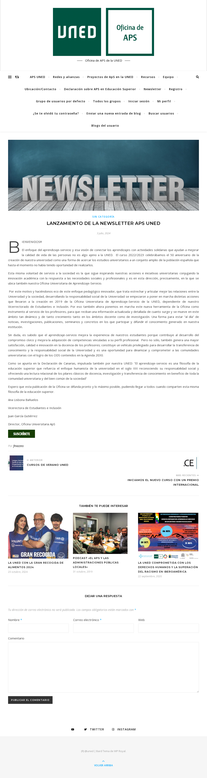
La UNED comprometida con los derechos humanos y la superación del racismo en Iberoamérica (168, 567)
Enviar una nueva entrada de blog (114, 113)
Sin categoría (103, 216)
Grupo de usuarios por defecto (60, 101)
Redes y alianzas (66, 77)
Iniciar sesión (139, 101)
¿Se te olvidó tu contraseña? (56, 113)
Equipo (168, 77)
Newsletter (152, 89)
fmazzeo (18, 446)
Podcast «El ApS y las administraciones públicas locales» (96, 563)
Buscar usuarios (161, 113)
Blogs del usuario (105, 125)
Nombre (15, 620)
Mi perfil (164, 101)
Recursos (148, 77)
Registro (176, 89)
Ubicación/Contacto (40, 89)
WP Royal (120, 751)
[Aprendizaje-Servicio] (103, 32)
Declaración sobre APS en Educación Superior (100, 89)
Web (141, 620)
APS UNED (37, 77)
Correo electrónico (87, 620)
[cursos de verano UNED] (15, 462)
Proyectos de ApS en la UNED (110, 77)
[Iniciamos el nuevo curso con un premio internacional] (191, 462)
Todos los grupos (107, 101)
